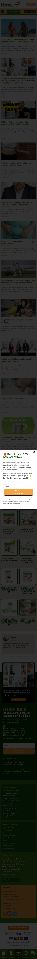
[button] (34, 452)
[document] (18, 479)
